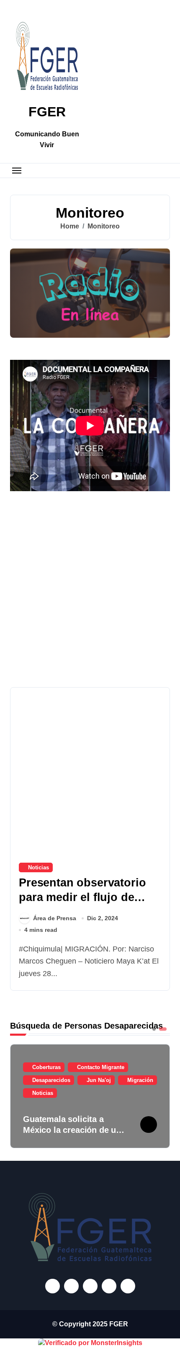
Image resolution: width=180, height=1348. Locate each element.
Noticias (38, 867)
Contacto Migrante (100, 1067)
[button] (161, 1095)
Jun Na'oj (99, 1080)
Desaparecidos (51, 1080)
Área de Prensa (54, 918)
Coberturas (46, 1067)
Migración (140, 1080)
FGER (47, 111)
